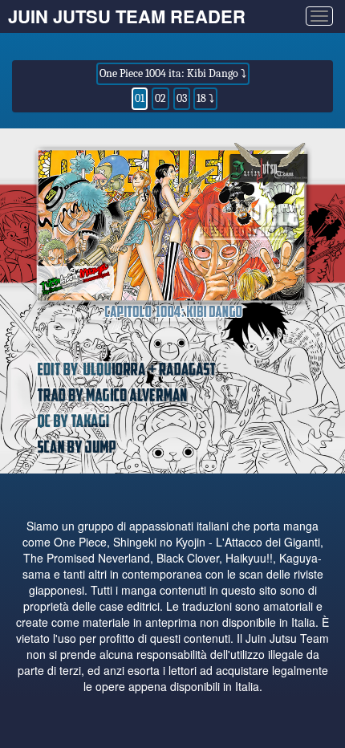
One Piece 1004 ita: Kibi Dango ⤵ (172, 73)
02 (160, 98)
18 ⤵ (205, 98)
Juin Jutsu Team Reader (127, 16)
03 (182, 98)
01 (139, 98)
